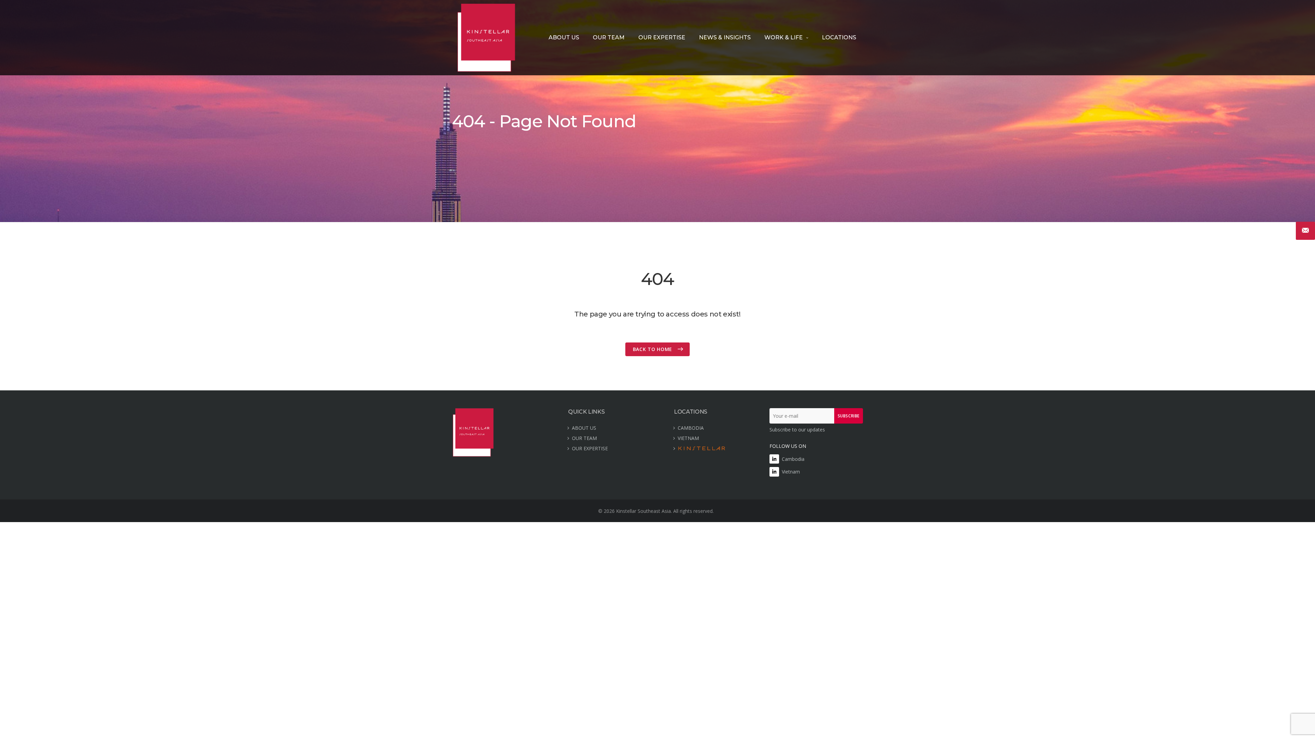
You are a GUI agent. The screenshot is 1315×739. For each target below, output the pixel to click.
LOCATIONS (839, 37)
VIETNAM (688, 438)
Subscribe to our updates (797, 429)
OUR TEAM (609, 37)
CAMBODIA (691, 428)
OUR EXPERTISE (661, 37)
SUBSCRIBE (849, 416)
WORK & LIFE (783, 37)
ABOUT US (564, 37)
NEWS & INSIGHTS (725, 37)
